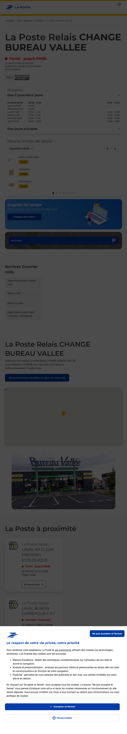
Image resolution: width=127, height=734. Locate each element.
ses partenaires (63, 650)
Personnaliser (64, 718)
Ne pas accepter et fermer (107, 633)
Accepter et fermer (64, 706)
